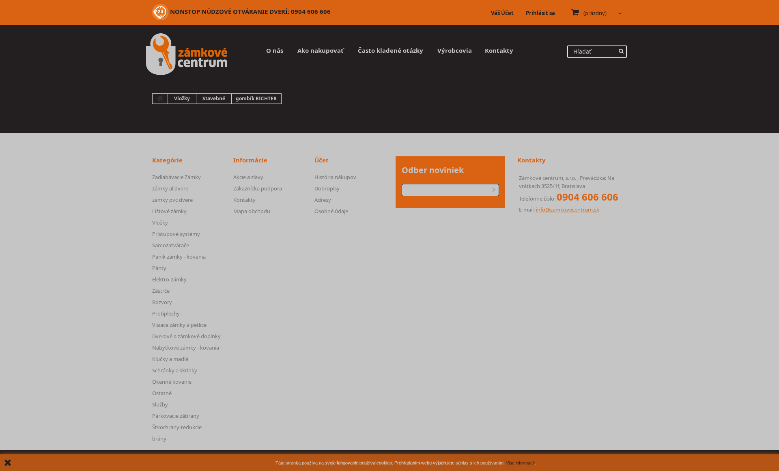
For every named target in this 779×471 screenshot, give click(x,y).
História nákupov (335, 177)
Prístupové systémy (176, 234)
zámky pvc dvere (172, 200)
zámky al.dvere (170, 188)
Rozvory (162, 302)
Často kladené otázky (390, 50)
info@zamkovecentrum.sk (567, 209)
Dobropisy (327, 188)
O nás (274, 50)
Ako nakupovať (320, 50)
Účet (321, 160)
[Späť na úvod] (160, 99)
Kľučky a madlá (170, 359)
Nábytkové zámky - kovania (185, 347)
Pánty (159, 268)
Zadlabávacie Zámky (176, 177)
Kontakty (499, 50)
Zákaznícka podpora (257, 188)
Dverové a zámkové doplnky (186, 336)
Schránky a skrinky (174, 370)
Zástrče (161, 290)
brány (159, 438)
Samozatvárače (170, 245)
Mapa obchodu (251, 211)
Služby (160, 404)
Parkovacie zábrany (175, 416)
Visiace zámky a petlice (179, 325)
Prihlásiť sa (540, 13)
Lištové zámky (169, 211)
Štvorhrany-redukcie (177, 427)
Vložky (160, 222)
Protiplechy (166, 313)
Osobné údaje (331, 211)
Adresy (322, 200)
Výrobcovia (454, 50)
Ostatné (162, 393)
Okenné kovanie (172, 381)
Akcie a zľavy (248, 177)
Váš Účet (502, 13)
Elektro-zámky (169, 279)
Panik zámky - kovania (179, 256)
